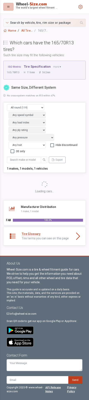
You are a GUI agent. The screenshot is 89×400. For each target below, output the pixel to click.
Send (75, 379)
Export (59, 159)
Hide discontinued (66, 145)
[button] (44, 23)
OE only (20, 151)
